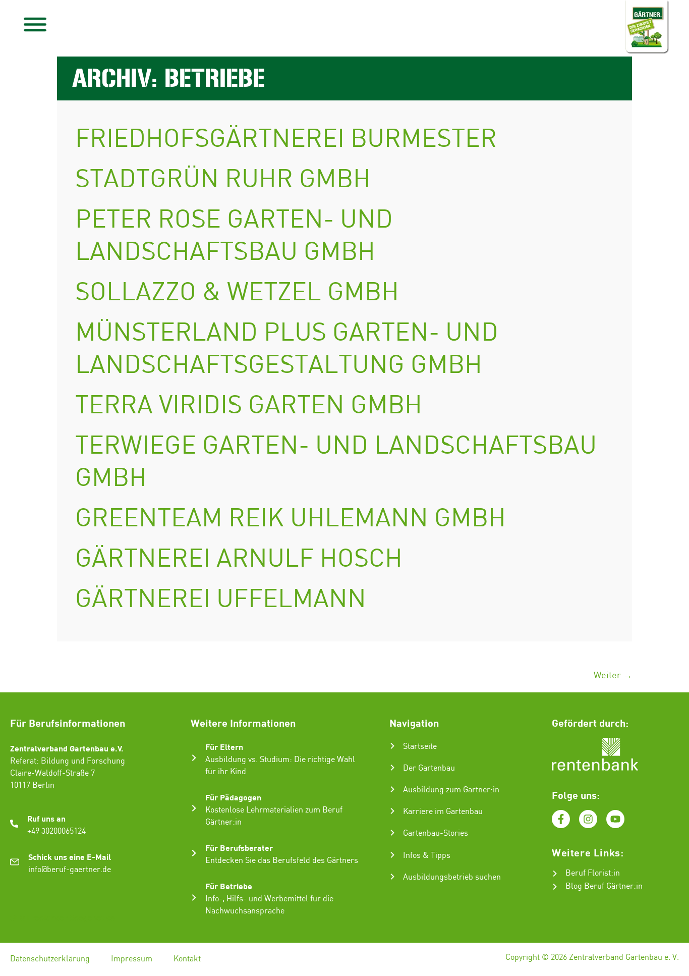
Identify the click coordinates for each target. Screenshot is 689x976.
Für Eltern (224, 746)
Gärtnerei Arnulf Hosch (239, 560)
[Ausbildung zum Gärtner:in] (392, 789)
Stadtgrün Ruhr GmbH (223, 180)
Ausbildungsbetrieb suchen (452, 877)
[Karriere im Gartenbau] (392, 811)
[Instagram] (588, 819)
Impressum (131, 959)
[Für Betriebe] (194, 897)
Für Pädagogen (233, 797)
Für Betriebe (228, 886)
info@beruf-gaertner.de (69, 869)
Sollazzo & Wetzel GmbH (237, 293)
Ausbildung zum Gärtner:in (451, 790)
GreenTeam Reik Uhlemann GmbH (290, 519)
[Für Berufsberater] (194, 853)
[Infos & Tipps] (392, 855)
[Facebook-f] (561, 819)
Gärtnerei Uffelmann (220, 600)
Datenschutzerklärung (50, 959)
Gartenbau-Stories (435, 833)
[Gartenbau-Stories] (392, 833)
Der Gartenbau (429, 768)
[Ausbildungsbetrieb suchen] (392, 877)
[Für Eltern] (194, 757)
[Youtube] (615, 819)
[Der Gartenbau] (392, 768)
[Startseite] (392, 746)
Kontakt (187, 959)
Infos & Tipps (426, 855)
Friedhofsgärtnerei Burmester (286, 140)
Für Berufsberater (239, 847)
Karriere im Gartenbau (443, 811)
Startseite (420, 746)
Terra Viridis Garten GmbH (248, 406)
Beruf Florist (588, 873)
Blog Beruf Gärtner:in (604, 886)
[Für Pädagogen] (194, 808)
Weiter (613, 675)
